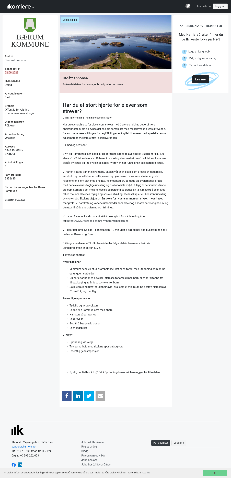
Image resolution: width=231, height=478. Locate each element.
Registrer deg (89, 446)
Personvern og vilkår (93, 455)
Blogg (84, 451)
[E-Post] (100, 396)
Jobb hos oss (89, 460)
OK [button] (214, 473)
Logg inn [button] (220, 6)
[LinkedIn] (78, 396)
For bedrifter (204, 6)
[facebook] (13, 464)
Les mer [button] (146, 472)
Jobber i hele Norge (23, 6)
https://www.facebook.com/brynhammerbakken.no (98, 220)
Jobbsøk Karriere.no (93, 442)
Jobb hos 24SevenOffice (95, 464)
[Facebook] (67, 396)
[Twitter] (89, 396)
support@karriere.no (23, 446)
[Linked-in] (20, 464)
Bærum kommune (15, 60)
